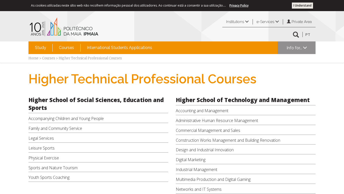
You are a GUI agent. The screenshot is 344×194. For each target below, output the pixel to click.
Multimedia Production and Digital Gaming (213, 179)
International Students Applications (119, 47)
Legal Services (41, 138)
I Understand (302, 5)
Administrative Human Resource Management (217, 120)
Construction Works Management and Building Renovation (228, 140)
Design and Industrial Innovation (205, 150)
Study (40, 47)
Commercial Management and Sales (208, 130)
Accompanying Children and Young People (66, 118)
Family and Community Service (55, 128)
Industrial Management (196, 169)
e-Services (266, 21)
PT (307, 34)
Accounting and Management (202, 110)
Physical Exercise (43, 158)
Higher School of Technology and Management (243, 100)
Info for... (295, 47)
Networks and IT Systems (199, 189)
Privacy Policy (239, 5)
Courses (66, 47)
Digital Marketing (190, 159)
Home (33, 58)
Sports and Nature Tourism (53, 168)
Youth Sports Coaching (49, 177)
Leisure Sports (41, 148)
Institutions (235, 21)
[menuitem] (40, 47)
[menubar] (93, 47)
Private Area (301, 21)
